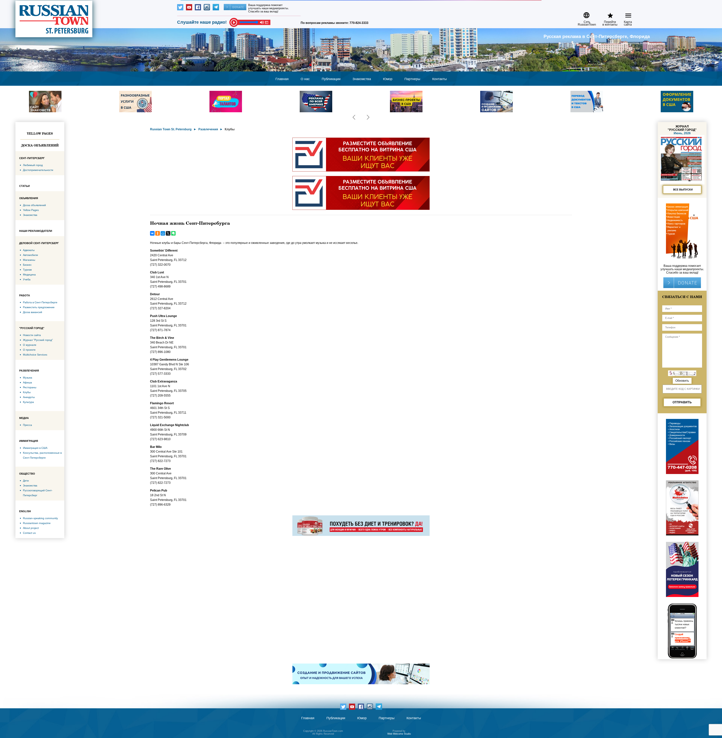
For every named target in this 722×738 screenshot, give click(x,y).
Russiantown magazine (37, 523)
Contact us (29, 532)
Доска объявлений (40, 145)
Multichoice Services (35, 354)
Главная (282, 79)
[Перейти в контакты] (607, 13)
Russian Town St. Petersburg (171, 129)
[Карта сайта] (625, 13)
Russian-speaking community (40, 518)
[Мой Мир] (163, 233)
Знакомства (362, 79)
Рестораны (29, 387)
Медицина (29, 274)
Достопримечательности (38, 169)
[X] (168, 233)
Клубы (27, 392)
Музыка (27, 377)
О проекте (29, 349)
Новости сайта (32, 335)
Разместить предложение (39, 307)
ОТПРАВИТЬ (682, 402)
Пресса (27, 424)
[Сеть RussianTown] (584, 13)
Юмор (387, 79)
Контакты (439, 79)
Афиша (27, 382)
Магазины (29, 259)
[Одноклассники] (157, 233)
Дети (26, 480)
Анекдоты (29, 397)
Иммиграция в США (35, 447)
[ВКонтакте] (152, 233)
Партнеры (412, 79)
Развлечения (208, 129)
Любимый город (33, 165)
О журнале (29, 344)
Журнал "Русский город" (38, 339)
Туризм (27, 269)
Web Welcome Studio (399, 733)
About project (31, 527)
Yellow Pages (40, 133)
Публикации (331, 79)
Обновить (682, 380)
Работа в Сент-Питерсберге (40, 302)
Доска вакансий (32, 312)
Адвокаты (29, 250)
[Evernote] (173, 233)
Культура (28, 402)
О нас (305, 79)
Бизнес (27, 264)
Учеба (26, 279)
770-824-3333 (359, 22)
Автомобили (30, 254)
